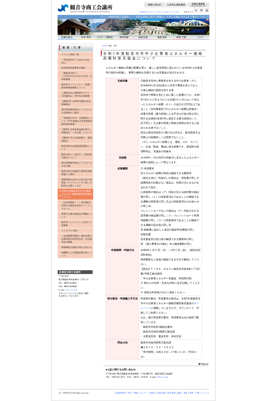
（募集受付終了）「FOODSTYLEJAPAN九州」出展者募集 (76, 76)
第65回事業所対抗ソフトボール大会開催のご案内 (76, 111)
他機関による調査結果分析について (76, 254)
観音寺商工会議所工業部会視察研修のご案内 (76, 173)
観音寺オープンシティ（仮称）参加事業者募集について (76, 86)
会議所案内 (121, 393)
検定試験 (161, 393)
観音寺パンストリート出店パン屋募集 (76, 224)
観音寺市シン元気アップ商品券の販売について (76, 156)
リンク (204, 393)
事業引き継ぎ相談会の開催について (76, 215)
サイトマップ (172, 12)
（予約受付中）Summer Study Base (75, 61)
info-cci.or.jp (71, 290)
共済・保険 (132, 393)
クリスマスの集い (70, 230)
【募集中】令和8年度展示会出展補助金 (76, 103)
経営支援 (171, 393)
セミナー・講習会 (147, 393)
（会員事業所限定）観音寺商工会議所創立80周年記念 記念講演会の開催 (76, 239)
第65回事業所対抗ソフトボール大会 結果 (76, 164)
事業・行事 (194, 393)
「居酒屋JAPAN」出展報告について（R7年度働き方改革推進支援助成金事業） (76, 121)
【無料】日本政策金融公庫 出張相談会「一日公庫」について (76, 131)
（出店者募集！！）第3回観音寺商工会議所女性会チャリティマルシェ (76, 205)
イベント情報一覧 (70, 54)
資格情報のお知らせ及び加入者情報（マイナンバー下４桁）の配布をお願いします (76, 182)
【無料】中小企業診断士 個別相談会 (76, 139)
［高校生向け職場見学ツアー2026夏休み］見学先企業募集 (75, 94)
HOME (142, 12)
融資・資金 (182, 393)
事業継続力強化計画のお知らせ (76, 247)
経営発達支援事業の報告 (73, 68)
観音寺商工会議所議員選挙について (76, 147)
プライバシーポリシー (156, 12)
